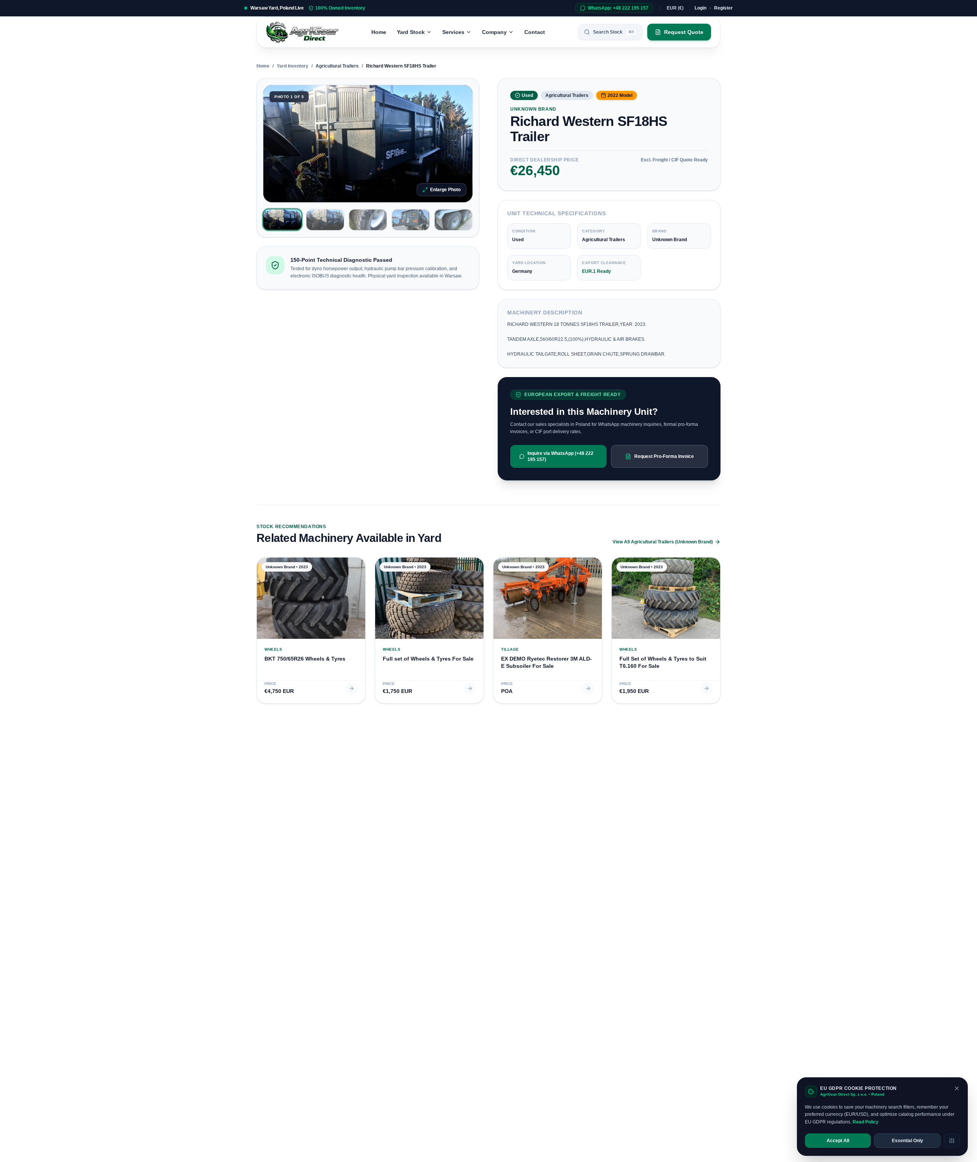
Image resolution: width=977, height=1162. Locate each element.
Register (723, 8)
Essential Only (907, 1140)
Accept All (838, 1140)
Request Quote (683, 32)
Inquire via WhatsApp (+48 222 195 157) (560, 456)
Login (700, 8)
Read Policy (866, 1122)
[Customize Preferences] (952, 1140)
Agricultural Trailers (337, 66)
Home (378, 32)
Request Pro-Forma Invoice (664, 456)
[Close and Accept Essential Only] (957, 1088)
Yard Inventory (292, 66)
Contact (534, 32)
